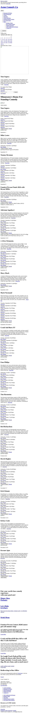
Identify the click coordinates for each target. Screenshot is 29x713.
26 (6, 42)
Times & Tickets (4, 128)
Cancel (2, 677)
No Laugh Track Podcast (8, 700)
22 (11, 41)
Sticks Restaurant (7, 14)
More (4, 21)
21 (9, 41)
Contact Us (8, 28)
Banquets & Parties (7, 13)
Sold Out (3, 88)
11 (4, 39)
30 (1, 44)
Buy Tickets (3, 147)
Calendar (4, 30)
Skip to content (4, 1)
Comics (5, 15)
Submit (15, 92)
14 (9, 39)
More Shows (3, 577)
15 (11, 39)
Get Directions (4, 685)
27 (8, 42)
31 (2, 44)
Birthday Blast (9, 23)
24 (2, 42)
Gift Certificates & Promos (12, 26)
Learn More (3, 634)
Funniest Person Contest (8, 19)
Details (10, 128)
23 (1, 42)
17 (2, 41)
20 (8, 41)
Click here (20, 673)
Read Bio (6, 84)
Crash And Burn (7, 18)
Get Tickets (3, 93)
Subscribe (8, 3)
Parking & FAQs (10, 25)
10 (2, 39)
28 (9, 42)
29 (11, 42)
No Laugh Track (7, 20)
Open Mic (5, 16)
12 (6, 39)
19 (6, 41)
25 (4, 42)
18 (4, 41)
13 (8, 39)
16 (1, 41)
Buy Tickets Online (10, 24)
